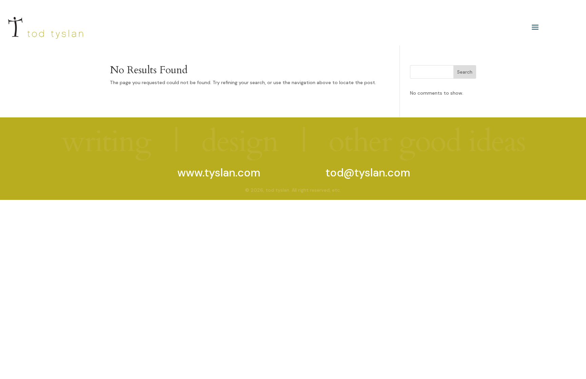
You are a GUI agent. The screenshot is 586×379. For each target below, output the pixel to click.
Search (464, 72)
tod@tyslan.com (368, 173)
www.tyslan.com (218, 173)
